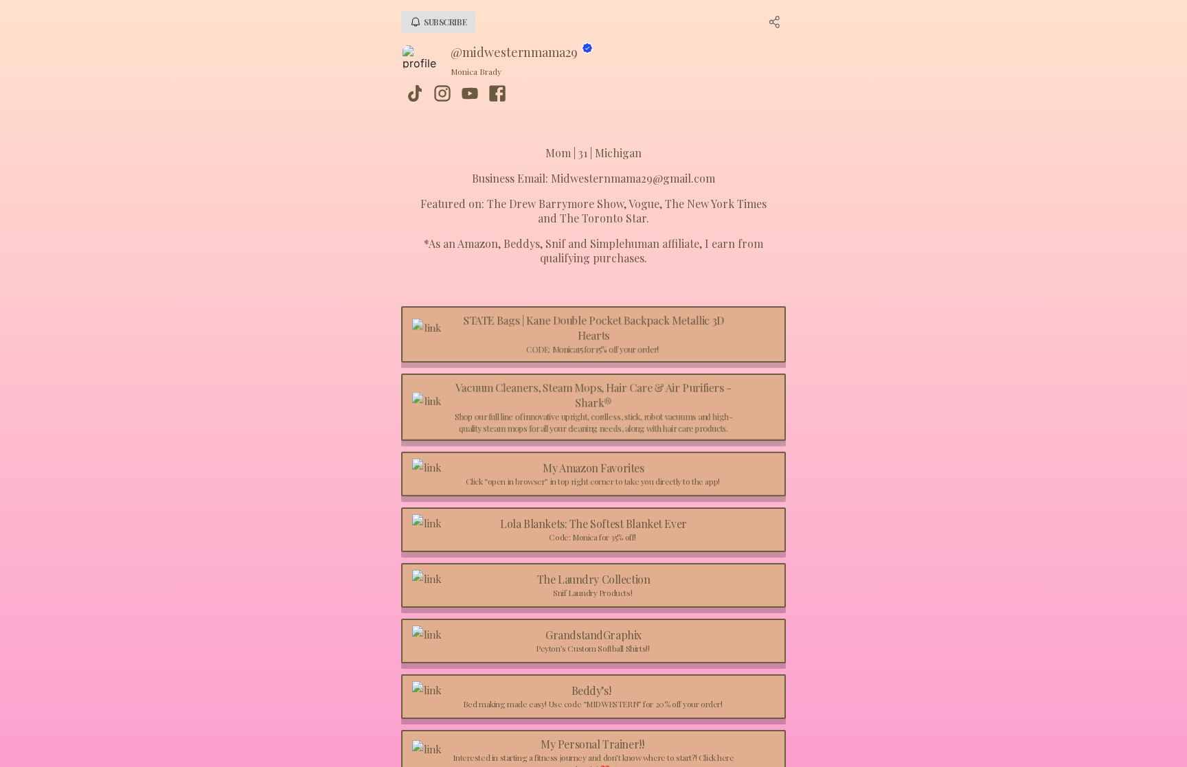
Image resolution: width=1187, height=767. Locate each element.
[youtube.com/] (470, 95)
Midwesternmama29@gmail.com (633, 178)
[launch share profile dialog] (775, 22)
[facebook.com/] (497, 95)
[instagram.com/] (442, 95)
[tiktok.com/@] (415, 95)
